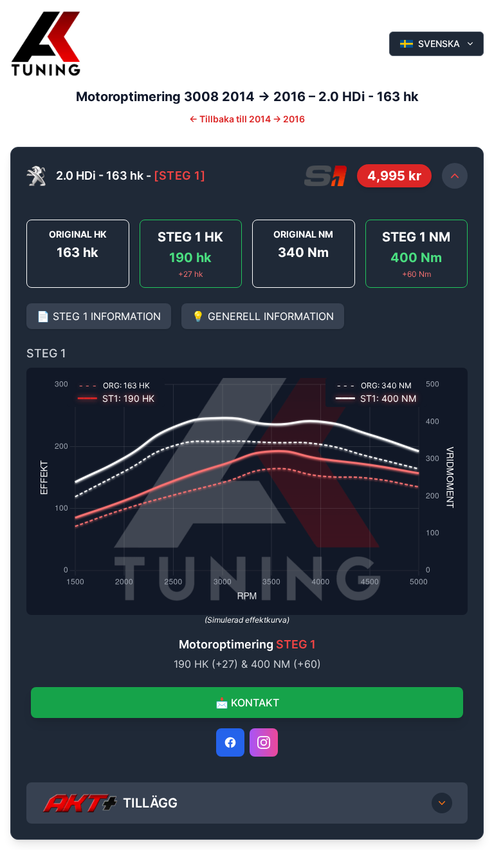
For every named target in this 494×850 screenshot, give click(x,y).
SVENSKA (439, 43)
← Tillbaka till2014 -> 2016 (247, 118)
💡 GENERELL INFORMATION (263, 316)
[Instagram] (264, 742)
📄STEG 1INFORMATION (99, 316)
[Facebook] (230, 742)
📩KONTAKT (247, 702)
